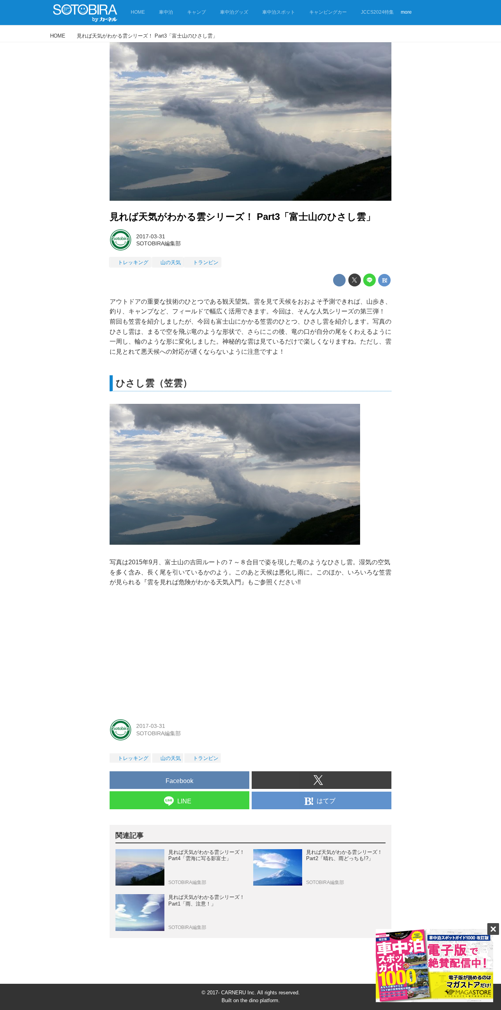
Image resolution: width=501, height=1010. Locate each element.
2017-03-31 (150, 236)
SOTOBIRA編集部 (158, 243)
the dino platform (259, 1000)
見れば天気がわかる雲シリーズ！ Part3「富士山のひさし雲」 (242, 216)
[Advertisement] (250, 652)
